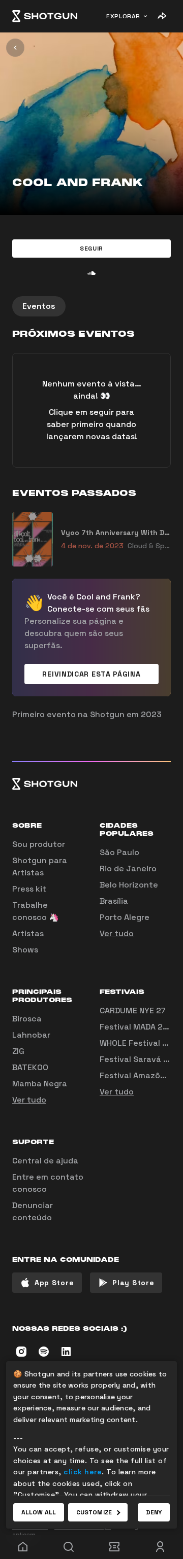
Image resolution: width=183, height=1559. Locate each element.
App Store (54, 1282)
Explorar (123, 16)
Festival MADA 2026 (139, 1026)
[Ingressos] (114, 1547)
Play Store (133, 1282)
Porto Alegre (124, 917)
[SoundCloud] (91, 273)
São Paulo (119, 852)
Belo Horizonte (129, 884)
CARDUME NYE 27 (133, 1010)
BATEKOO (30, 1067)
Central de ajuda (45, 1160)
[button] (91, 248)
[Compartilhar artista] (161, 16)
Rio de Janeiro (128, 868)
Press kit (29, 888)
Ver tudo (117, 933)
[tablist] (91, 306)
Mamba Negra (39, 1083)
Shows (25, 949)
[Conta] (160, 1547)
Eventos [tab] (38, 306)
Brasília (114, 901)
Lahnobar (31, 1035)
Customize (94, 1512)
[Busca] (69, 1547)
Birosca (27, 1018)
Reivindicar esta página (91, 674)
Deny (154, 1512)
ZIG (18, 1051)
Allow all (38, 1512)
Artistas (28, 933)
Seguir (91, 248)
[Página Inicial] (44, 16)
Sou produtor (38, 844)
